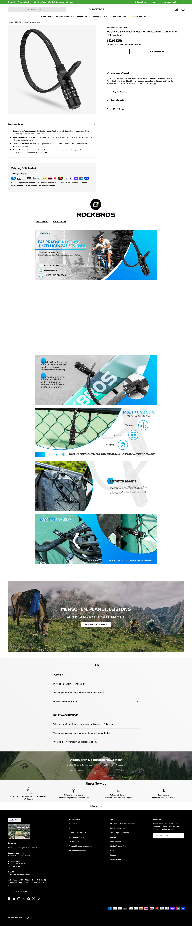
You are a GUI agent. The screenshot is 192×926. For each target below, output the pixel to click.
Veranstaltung (115, 859)
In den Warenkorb (157, 51)
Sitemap (113, 855)
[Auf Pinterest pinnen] (123, 109)
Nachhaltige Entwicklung (119, 833)
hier (154, 84)
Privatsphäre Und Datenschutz (80, 846)
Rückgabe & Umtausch (77, 833)
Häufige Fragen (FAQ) (118, 846)
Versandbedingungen (66, 2)
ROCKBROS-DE (16, 918)
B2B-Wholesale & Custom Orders (122, 824)
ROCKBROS (111, 28)
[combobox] (37, 9)
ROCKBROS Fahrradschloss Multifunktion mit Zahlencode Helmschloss (28, 22)
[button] (145, 58)
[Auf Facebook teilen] (118, 109)
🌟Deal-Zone (136, 16)
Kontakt (113, 837)
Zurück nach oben (96, 806)
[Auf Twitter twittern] (114, 109)
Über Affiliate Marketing (119, 828)
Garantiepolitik (74, 841)
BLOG (112, 850)
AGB (70, 828)
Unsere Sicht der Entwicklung (96, 624)
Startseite (10, 22)
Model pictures (115, 841)
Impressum (73, 824)
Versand (117, 44)
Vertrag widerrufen (19, 891)
